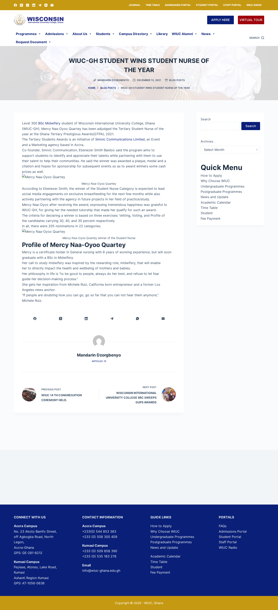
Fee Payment (210, 218)
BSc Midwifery (49, 123)
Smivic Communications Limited (119, 139)
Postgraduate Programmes (221, 192)
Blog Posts (177, 80)
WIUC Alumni (182, 34)
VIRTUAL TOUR (251, 20)
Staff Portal (232, 5)
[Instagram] (27, 5)
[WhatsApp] (137, 318)
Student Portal (207, 5)
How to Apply (211, 175)
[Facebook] (15, 5)
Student (207, 213)
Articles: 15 (99, 361)
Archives (207, 141)
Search (206, 119)
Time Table (153, 5)
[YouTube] (45, 5)
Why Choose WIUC (215, 181)
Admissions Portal (178, 5)
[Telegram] (39, 5)
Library (162, 34)
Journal (134, 5)
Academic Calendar (216, 202)
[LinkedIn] (33, 5)
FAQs (223, 526)
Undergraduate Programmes (222, 186)
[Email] (52, 5)
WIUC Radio (254, 5)
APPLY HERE (220, 20)
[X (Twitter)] (21, 5)
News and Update (214, 197)
